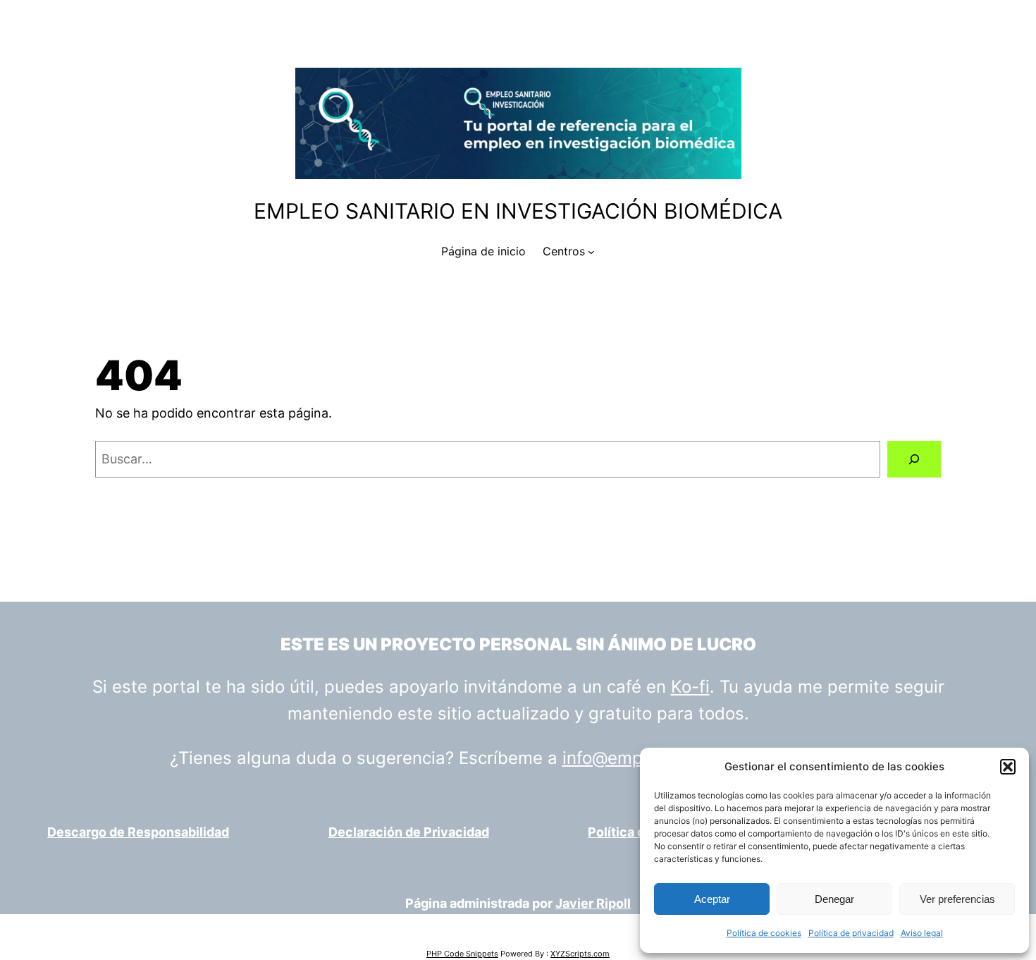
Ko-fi (690, 686)
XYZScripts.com (580, 954)
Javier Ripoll (593, 903)
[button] (1008, 767)
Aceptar (712, 899)
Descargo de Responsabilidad (138, 832)
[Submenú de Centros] (591, 251)
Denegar (834, 899)
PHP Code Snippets (462, 954)
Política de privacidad (851, 933)
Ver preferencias (957, 899)
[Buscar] (914, 459)
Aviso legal (922, 933)
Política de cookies (764, 933)
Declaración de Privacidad (408, 832)
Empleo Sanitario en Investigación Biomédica (518, 211)
